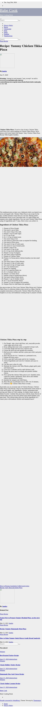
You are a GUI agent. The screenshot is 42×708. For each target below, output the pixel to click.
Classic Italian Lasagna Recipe (10, 683)
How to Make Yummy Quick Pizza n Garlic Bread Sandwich (20, 638)
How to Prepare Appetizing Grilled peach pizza (14, 586)
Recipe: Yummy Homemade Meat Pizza (13, 629)
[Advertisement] (21, 106)
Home (6, 704)
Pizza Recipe (4, 41)
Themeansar (37, 700)
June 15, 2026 (4, 659)
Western (2, 652)
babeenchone (13, 659)
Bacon (6, 27)
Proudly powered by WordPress (10, 700)
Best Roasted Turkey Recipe (9, 655)
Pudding (6, 34)
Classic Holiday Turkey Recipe (10, 665)
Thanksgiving (8, 36)
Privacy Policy (8, 25)
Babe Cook (9, 10)
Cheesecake (7, 29)
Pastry (6, 32)
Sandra (4, 71)
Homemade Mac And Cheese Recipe (12, 674)
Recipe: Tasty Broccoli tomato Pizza (11, 588)
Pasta (5, 30)
